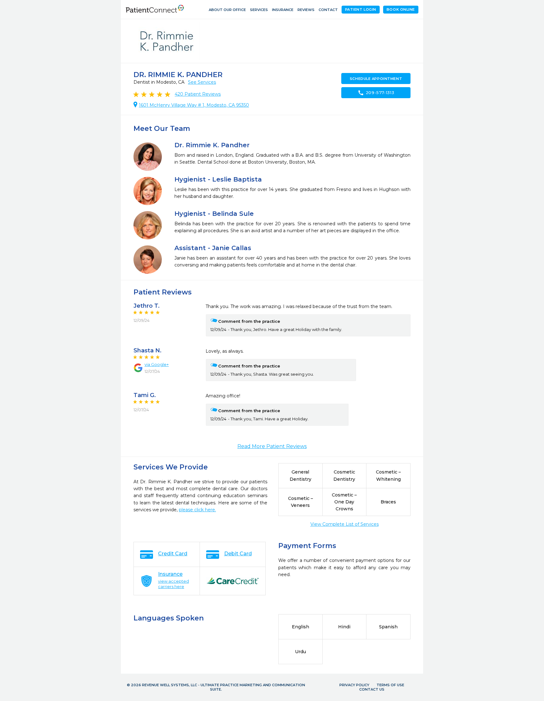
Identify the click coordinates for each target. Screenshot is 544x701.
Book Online (401, 9)
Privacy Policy (354, 685)
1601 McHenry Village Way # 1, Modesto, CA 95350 (194, 105)
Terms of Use (390, 685)
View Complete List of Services (344, 524)
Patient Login (360, 9)
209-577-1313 (376, 93)
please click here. (197, 510)
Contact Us (371, 689)
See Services (202, 82)
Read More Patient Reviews (272, 446)
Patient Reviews (198, 94)
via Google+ (156, 364)
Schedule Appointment (376, 78)
